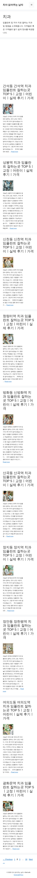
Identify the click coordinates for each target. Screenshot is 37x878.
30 (26, 859)
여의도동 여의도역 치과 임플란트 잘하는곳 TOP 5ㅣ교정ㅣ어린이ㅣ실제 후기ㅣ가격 (18, 710)
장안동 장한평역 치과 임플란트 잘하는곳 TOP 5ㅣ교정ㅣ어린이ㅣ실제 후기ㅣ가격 (18, 629)
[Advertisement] (18, 61)
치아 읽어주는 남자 (13, 4)
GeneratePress (18, 875)
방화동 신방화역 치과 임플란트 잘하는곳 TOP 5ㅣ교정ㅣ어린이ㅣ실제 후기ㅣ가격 (18, 400)
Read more (14, 151)
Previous (8, 859)
